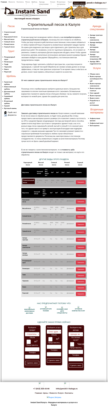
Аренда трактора (25, 239)
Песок (11, 26)
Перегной (7, 72)
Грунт (11, 51)
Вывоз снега (94, 98)
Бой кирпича (94, 125)
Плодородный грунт (9, 58)
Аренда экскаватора (94, 51)
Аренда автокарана (94, 46)
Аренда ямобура (25, 254)
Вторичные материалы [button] (61, 3)
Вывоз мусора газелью (95, 89)
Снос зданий (94, 93)
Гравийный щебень (8, 97)
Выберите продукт (32, 329)
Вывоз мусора (95, 95)
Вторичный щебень (8, 102)
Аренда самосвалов (26, 246)
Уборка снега (95, 74)
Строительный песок (9, 33)
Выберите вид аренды (75, 329)
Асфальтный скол (96, 123)
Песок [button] (27, 2)
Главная (4, 2)
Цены (45, 393)
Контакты (20, 2)
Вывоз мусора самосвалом (95, 85)
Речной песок (9, 44)
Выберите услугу (54, 327)
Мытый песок (9, 39)
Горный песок (9, 47)
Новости (12, 2)
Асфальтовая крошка (95, 120)
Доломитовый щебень (9, 93)
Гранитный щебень (8, 83)
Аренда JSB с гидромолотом (95, 63)
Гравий (7, 106)
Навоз (6, 69)
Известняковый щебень (10, 88)
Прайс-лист (12, 112)
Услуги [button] (52, 2)
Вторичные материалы (96, 111)
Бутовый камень (10, 108)
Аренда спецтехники (97, 28)
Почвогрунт (8, 62)
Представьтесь (32, 345)
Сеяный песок (9, 42)
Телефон (32, 352)
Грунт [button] (70, 2)
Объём (32, 337)
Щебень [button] (34, 2)
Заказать (80, 182)
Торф (6, 64)
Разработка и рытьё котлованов (95, 103)
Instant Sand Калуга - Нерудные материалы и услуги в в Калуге (54, 404)
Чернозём (7, 67)
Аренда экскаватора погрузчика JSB (95, 57)
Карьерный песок (10, 37)
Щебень (11, 76)
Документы (12, 115)
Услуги (97, 68)
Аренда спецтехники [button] (44, 3)
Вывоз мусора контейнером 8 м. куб (96, 79)
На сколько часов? (75, 339)
